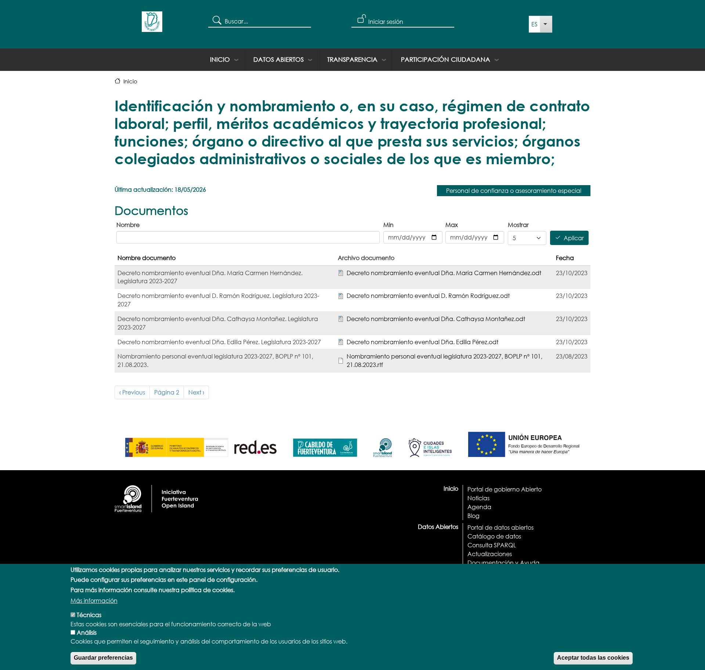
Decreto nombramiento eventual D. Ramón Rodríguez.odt (428, 295)
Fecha (565, 258)
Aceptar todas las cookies (593, 658)
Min (388, 224)
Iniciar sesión (385, 21)
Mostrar (518, 224)
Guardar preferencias (103, 658)
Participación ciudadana (445, 59)
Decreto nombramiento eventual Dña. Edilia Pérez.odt (422, 342)
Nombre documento (147, 258)
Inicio (220, 59)
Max (451, 224)
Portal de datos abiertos (500, 527)
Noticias (478, 498)
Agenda (479, 507)
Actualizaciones (489, 554)
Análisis (87, 632)
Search (216, 20)
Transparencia (352, 59)
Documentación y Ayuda (503, 562)
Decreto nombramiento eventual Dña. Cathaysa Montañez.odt (436, 319)
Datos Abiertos (278, 59)
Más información (94, 600)
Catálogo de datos (494, 536)
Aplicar (574, 238)
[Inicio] (152, 24)
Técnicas (89, 615)
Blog (473, 515)
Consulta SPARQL (491, 545)
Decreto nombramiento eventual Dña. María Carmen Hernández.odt (444, 273)
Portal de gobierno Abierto (504, 489)
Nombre (128, 224)
